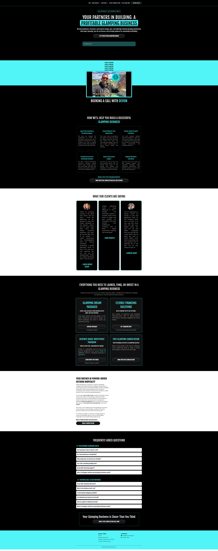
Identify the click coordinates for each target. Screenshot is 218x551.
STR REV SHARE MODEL (104, 541)
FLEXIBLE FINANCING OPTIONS (106, 539)
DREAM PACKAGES (103, 537)
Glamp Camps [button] (104, 3)
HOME (100, 535)
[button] (99, 3)
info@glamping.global (128, 535)
